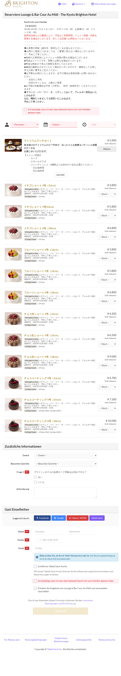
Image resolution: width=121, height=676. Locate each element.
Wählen (107, 149)
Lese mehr (60, 175)
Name (23, 531)
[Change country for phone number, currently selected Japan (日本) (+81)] (38, 540)
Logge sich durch (21, 518)
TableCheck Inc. (54, 649)
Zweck (26, 455)
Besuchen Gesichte (20, 463)
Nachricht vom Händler (35, 22)
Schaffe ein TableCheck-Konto (52, 566)
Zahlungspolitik (83, 639)
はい (40, 477)
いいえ (41, 482)
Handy (22, 540)
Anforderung (22, 489)
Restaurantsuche (107, 639)
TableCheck (97, 518)
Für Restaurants (12, 639)
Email (23, 548)
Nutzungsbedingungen (36, 639)
